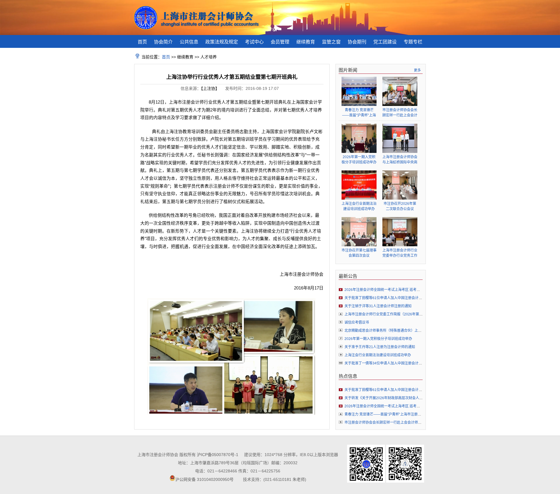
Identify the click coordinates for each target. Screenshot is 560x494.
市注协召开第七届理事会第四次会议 (359, 253)
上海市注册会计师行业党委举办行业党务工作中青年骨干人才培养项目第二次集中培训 (399, 253)
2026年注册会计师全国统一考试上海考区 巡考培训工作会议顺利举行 (398, 290)
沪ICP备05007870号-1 (217, 454)
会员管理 (280, 41)
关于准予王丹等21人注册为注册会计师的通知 (379, 347)
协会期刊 (357, 41)
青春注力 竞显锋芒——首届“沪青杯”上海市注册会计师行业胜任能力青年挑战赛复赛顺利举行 (359, 113)
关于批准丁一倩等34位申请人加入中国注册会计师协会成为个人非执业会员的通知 (407, 363)
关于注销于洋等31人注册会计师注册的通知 (378, 306)
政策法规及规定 (221, 41)
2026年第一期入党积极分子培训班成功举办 (359, 159)
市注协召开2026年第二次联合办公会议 (400, 206)
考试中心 (254, 41)
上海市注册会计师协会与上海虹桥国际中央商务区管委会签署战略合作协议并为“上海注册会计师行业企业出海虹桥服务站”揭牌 (399, 160)
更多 (417, 70)
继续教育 (305, 41)
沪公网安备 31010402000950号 (204, 479)
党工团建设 (385, 41)
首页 (142, 41)
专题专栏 (413, 41)
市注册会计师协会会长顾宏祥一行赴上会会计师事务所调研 (399, 113)
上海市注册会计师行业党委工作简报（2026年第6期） (386, 314)
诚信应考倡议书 (356, 322)
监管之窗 (331, 41)
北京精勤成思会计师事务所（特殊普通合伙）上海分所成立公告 (393, 331)
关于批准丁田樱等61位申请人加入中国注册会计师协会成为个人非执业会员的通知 (407, 298)
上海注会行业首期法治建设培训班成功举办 (359, 206)
